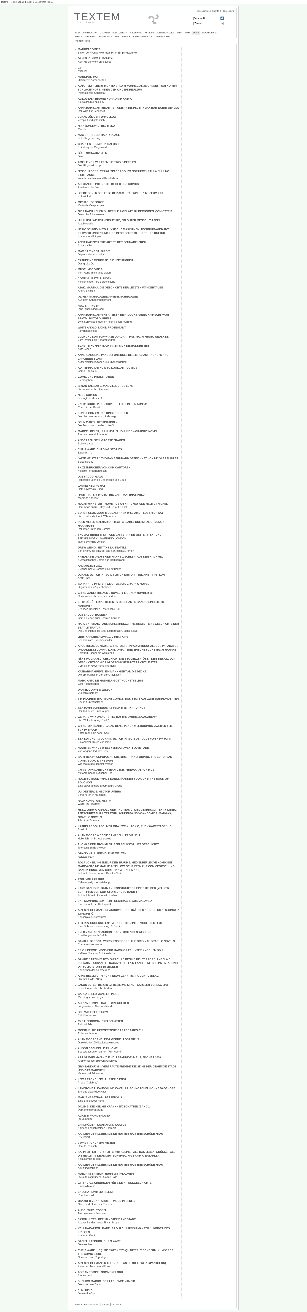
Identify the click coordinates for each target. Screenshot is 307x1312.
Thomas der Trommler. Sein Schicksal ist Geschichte (118, 844)
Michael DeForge (91, 202)
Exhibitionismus (87, 1015)
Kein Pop (126, 36)
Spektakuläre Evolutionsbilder (95, 640)
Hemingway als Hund (90, 488)
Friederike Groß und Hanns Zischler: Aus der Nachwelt (121, 556)
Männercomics (89, 49)
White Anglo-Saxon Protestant (102, 327)
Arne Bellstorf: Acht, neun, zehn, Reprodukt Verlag (118, 975)
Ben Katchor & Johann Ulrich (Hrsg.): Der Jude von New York (124, 738)
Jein (80, 156)
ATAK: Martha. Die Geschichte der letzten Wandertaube (120, 287)
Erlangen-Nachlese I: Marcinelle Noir (99, 608)
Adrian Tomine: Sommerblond (100, 1272)
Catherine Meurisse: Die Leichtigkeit (105, 260)
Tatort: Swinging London (91, 541)
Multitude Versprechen (91, 205)
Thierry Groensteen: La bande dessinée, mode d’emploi (120, 922)
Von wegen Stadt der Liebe (93, 750)
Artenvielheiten (86, 290)
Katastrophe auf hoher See (93, 732)
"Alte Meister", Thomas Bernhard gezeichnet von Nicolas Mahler (128, 458)
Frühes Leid (84, 1275)
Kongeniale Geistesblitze (92, 916)
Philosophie (136, 33)
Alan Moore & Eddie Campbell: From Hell (109, 835)
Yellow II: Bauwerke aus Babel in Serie (100, 873)
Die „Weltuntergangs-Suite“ (93, 720)
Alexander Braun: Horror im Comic (105, 98)
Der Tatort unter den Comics (94, 528)
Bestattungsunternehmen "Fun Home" (100, 1051)
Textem (4, 2)
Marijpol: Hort (89, 76)
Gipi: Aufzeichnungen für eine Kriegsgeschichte (115, 1182)
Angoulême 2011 (90, 565)
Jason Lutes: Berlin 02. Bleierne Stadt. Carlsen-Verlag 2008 (123, 984)
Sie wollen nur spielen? (91, 101)
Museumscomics (90, 269)
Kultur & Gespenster (36, 2)
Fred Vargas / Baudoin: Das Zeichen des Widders (114, 932)
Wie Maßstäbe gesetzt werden (95, 763)
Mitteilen (82, 70)
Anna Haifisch (86, 245)
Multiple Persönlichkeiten (92, 470)
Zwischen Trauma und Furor (94, 1266)
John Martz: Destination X (97, 422)
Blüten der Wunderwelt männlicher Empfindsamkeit (107, 52)
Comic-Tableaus (87, 370)
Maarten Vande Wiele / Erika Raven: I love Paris (114, 747)
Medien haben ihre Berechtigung (96, 281)
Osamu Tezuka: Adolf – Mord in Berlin (106, 1200)
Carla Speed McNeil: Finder (98, 993)
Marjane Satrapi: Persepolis (100, 1097)
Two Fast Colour (91, 879)
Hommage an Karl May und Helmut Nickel (102, 506)
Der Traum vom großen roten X (96, 425)
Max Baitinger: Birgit (94, 251)
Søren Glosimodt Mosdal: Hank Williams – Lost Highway (120, 512)
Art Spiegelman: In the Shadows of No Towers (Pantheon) (122, 1263)
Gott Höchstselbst (88, 683)
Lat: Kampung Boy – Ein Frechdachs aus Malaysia (115, 900)
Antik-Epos (84, 577)
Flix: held (85, 1290)
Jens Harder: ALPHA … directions (103, 636)
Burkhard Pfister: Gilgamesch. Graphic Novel (113, 583)
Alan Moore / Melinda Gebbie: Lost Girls (108, 1039)
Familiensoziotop (87, 330)
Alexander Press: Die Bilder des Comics (108, 183)
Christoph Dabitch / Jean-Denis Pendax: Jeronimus (116, 769)
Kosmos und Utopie (89, 236)
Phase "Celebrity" (88, 1082)
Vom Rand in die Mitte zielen (94, 272)
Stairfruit (82, 829)
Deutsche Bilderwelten (91, 214)
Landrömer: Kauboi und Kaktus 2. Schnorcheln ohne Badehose (126, 1088)
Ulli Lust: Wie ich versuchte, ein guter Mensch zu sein (119, 220)
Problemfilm (105, 36)
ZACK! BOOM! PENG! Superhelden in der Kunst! (112, 403)
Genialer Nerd (86, 1244)
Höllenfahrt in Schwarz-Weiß (94, 838)
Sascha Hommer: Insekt (96, 1191)
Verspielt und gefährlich (91, 119)
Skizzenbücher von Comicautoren (104, 467)
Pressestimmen (203, 11)
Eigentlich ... (85, 452)
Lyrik (179, 33)
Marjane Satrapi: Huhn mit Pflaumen (106, 1173)
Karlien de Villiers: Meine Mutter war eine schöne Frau (120, 1133)
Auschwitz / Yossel (92, 1210)
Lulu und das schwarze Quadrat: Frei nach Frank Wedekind (123, 336)
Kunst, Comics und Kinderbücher (103, 413)
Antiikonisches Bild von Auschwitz (97, 1060)
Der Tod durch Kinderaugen (93, 710)
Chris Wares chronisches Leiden (96, 596)
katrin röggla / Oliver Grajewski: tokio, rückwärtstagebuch (125, 826)
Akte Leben (84, 348)
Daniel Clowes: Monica (95, 58)
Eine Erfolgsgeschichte (91, 1100)
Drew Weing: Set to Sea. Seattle (102, 547)
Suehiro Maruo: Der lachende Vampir (106, 1281)
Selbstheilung (85, 461)
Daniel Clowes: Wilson (95, 689)
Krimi (187, 33)
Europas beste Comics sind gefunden (99, 568)
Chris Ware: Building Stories (100, 449)
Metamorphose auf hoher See (95, 772)
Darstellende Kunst (85, 36)
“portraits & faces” (88, 497)
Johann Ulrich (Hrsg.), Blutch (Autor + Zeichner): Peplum (121, 574)
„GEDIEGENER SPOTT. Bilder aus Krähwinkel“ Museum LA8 (120, 193)
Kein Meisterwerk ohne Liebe (94, 61)
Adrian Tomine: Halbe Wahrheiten (103, 1002)
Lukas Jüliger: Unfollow (97, 116)
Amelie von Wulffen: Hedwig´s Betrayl (107, 162)
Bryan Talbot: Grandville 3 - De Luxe (105, 385)
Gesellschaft (119, 33)
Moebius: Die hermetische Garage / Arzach (110, 1030)
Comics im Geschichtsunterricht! (97, 665)
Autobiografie (85, 223)
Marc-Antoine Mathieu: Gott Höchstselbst (110, 680)
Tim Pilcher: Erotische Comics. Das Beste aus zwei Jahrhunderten (128, 698)
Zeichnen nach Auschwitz (92, 1213)
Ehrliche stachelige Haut (92, 1091)
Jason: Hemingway (91, 485)
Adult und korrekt (88, 1167)
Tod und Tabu (85, 1024)
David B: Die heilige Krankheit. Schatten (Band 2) (114, 1106)
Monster (82, 129)
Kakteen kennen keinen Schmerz (97, 1127)
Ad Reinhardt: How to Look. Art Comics (107, 367)
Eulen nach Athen (88, 1033)
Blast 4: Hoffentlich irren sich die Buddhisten (113, 345)
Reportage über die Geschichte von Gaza (102, 479)
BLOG (77, 33)
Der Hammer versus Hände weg (97, 416)
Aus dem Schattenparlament (94, 299)
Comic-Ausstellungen (95, 278)
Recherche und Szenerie (92, 434)
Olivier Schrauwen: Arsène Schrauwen (108, 296)
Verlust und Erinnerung (91, 1073)
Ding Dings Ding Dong (91, 308)
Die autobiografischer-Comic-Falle (97, 1176)
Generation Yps (87, 1293)
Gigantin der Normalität (91, 254)
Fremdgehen (85, 379)
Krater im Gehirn (87, 1235)
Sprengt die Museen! (90, 398)
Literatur (105, 33)
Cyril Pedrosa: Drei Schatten (100, 1021)
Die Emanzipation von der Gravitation (99, 674)
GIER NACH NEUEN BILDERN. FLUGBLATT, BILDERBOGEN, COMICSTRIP (125, 211)
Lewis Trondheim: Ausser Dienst (102, 1079)
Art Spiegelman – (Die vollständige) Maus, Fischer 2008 (119, 1057)
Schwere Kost (86, 443)
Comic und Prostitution (96, 376)
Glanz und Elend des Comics (95, 1204)
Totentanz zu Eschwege (92, 847)
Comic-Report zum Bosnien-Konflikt (99, 617)
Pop (117, 36)
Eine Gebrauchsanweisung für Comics (100, 926)
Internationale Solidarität (91, 92)
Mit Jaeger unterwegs (90, 997)
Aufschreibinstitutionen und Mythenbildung (102, 361)
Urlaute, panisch (87, 1145)
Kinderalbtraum (86, 1186)
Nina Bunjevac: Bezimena (96, 125)
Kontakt (217, 11)
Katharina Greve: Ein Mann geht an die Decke (112, 671)
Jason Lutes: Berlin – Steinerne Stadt (107, 1219)
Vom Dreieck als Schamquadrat (96, 339)
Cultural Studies (165, 33)
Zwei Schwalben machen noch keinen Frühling (105, 321)
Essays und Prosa (142, 36)
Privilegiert (84, 1136)
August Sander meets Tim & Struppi (98, 1222)
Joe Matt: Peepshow (93, 1012)
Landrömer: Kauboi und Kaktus (102, 1124)
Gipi (80, 67)
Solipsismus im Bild (89, 1158)
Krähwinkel (84, 196)
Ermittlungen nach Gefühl (92, 935)
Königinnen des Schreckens (94, 969)
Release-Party (86, 856)
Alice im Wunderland (94, 1115)
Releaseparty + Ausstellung (94, 882)
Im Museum (85, 1118)
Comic (196, 33)
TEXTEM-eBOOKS (162, 36)
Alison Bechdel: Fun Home (98, 1048)
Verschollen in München (92, 794)
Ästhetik (149, 33)
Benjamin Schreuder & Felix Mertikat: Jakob (112, 707)
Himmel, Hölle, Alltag (90, 978)
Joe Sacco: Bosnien (92, 614)
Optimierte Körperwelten (92, 79)
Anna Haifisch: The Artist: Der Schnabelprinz (112, 242)
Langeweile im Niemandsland (95, 1006)
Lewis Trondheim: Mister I (97, 1142)
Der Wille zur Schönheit (91, 110)
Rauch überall (86, 1195)
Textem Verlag (17, 2)
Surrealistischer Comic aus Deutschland (101, 559)
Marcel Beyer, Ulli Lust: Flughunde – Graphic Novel (118, 431)
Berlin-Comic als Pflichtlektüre (95, 988)
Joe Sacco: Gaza (90, 476)
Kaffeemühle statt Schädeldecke (96, 953)
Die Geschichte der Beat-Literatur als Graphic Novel (108, 630)
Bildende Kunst (209, 33)
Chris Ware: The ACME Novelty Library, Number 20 (115, 592)
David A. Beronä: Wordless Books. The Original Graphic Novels (126, 941)
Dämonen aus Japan (90, 1284)
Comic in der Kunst (89, 407)
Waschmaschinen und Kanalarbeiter (99, 178)
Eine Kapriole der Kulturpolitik (95, 904)
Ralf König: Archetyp (94, 800)
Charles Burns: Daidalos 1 (98, 143)
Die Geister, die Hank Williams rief (97, 516)
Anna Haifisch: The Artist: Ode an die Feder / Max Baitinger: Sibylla (128, 107)
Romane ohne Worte (90, 944)
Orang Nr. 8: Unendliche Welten (102, 853)
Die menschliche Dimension (94, 389)
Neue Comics (87, 394)
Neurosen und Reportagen (93, 1257)
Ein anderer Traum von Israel (94, 741)
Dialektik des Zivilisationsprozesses (98, 1042)
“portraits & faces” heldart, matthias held (111, 494)
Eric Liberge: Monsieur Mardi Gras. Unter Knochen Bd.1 (120, 950)
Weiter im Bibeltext (88, 803)
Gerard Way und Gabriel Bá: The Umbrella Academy (117, 716)
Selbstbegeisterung (89, 138)
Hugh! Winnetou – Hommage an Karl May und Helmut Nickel (123, 503)
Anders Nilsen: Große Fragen (101, 440)
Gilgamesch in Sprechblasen (94, 587)
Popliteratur (90, 33)
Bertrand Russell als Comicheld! (96, 652)
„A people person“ (88, 692)
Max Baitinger (88, 305)
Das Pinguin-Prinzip (89, 165)
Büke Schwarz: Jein (92, 153)
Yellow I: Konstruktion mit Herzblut (97, 895)
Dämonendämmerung (90, 1109)
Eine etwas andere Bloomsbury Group (100, 785)
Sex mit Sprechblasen (90, 701)
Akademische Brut (88, 187)
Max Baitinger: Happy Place (99, 134)
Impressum (228, 11)
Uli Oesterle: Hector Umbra (99, 791)
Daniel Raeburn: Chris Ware (99, 1241)
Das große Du (86, 263)
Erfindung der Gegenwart (92, 147)
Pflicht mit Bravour (88, 820)
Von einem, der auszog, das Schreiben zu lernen (106, 550)
